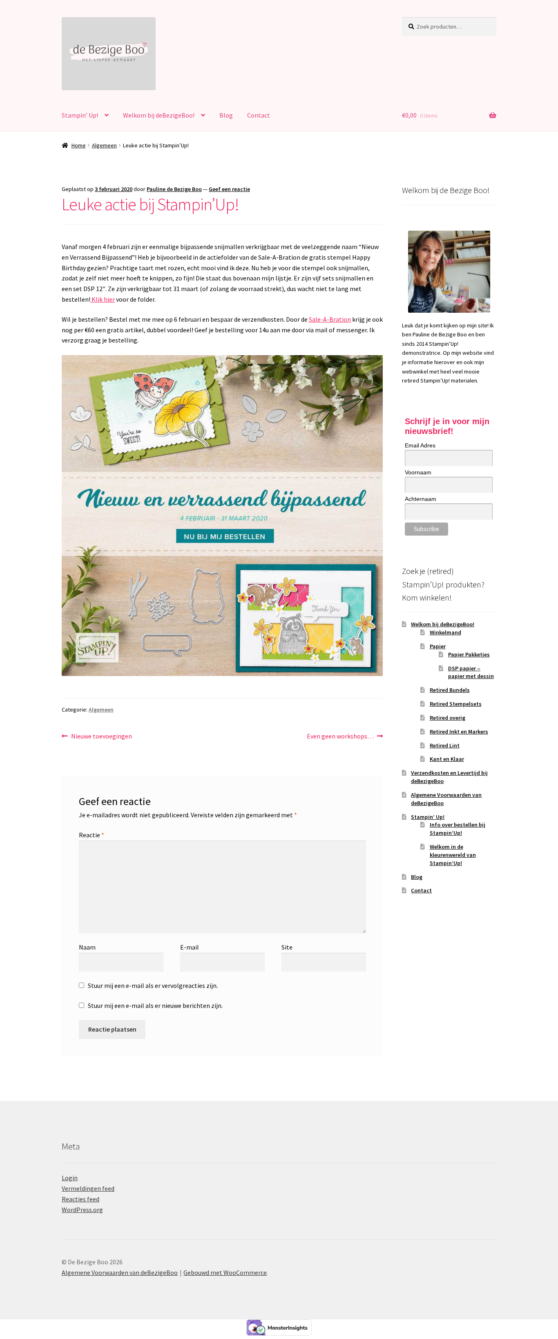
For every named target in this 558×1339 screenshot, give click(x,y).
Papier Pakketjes (469, 654)
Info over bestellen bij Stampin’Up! (457, 828)
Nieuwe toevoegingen (101, 737)
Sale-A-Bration (330, 319)
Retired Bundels (450, 690)
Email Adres (420, 445)
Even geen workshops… (340, 737)
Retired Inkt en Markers (459, 731)
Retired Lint (445, 745)
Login (70, 1178)
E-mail (189, 947)
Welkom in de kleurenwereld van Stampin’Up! (453, 855)
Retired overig (447, 717)
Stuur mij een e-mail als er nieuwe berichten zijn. (155, 1005)
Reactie (91, 835)
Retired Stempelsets (456, 703)
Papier (438, 646)
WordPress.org (82, 1210)
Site (286, 947)
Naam (87, 947)
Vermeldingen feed (88, 1188)
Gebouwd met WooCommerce (225, 1272)
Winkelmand (445, 632)
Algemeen (104, 145)
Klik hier (102, 299)
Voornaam (418, 472)
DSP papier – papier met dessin (471, 672)
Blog (226, 115)
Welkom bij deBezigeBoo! (158, 115)
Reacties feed (80, 1199)
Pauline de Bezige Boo (174, 189)
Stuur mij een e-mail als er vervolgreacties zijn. (153, 985)
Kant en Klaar (447, 759)
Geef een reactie (229, 189)
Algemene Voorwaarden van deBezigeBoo (120, 1272)
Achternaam (420, 499)
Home (78, 145)
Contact (258, 115)
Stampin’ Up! (80, 115)
